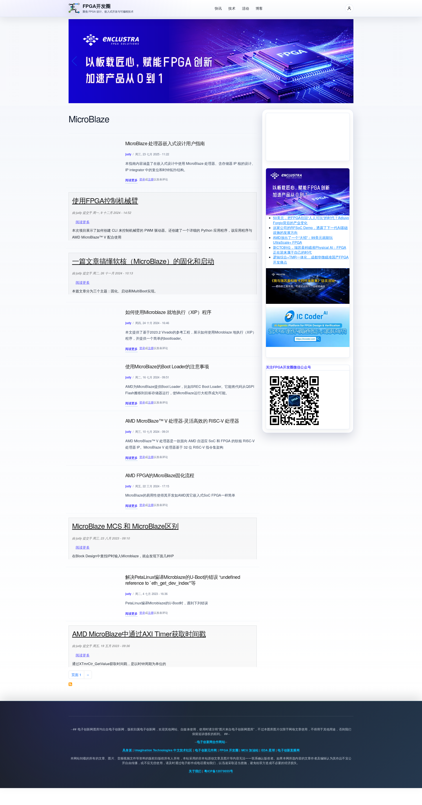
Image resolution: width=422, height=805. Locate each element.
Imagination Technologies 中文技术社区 (163, 750)
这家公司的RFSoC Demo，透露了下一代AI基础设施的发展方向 (310, 230)
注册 (151, 179)
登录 (142, 179)
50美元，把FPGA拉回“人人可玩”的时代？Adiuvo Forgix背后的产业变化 (311, 220)
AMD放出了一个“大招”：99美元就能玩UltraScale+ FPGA (303, 240)
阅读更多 (131, 180)
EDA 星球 (268, 750)
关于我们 (195, 771)
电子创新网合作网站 (211, 742)
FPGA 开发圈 (229, 750)
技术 (231, 8)
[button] (211, 100)
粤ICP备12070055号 (218, 771)
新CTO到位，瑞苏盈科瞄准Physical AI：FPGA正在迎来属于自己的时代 (309, 250)
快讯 (218, 8)
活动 (245, 8)
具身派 (127, 750)
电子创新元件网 (206, 750)
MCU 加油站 (249, 750)
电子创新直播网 (288, 750)
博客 (259, 8)
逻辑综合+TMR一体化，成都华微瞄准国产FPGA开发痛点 (311, 259)
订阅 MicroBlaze (70, 684)
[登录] (349, 8)
